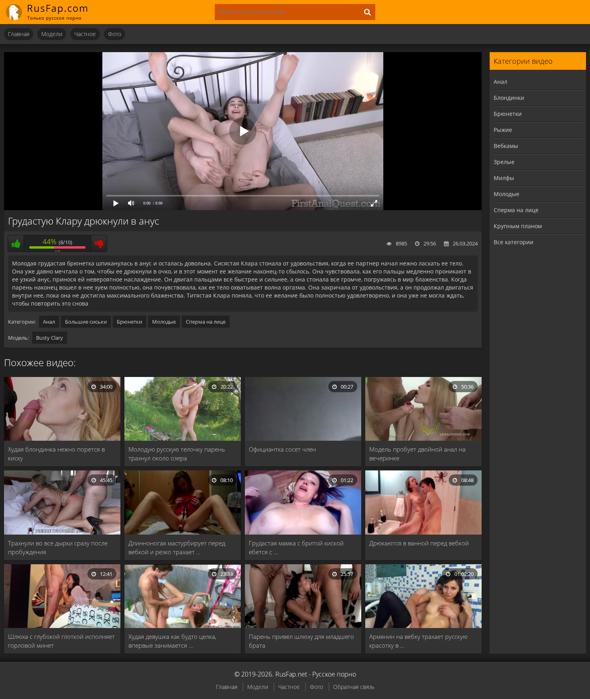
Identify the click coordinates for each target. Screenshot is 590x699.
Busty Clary (49, 337)
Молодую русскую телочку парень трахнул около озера (176, 453)
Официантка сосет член (282, 449)
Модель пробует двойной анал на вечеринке (417, 453)
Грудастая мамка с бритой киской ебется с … (296, 547)
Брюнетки (129, 321)
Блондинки (509, 97)
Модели (51, 34)
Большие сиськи (86, 321)
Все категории (513, 242)
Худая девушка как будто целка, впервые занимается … (172, 640)
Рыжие (503, 130)
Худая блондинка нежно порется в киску (56, 453)
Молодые (164, 321)
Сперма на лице (206, 321)
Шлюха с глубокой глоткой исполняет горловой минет (61, 640)
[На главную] (52, 12)
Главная (18, 34)
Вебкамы (506, 146)
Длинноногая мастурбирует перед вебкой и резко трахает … (176, 547)
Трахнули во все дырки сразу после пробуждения (58, 547)
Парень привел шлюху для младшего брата (301, 640)
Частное (85, 34)
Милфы (504, 178)
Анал (49, 321)
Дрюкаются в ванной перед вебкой (419, 543)
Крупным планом (518, 226)
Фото (114, 34)
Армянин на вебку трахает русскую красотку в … (418, 640)
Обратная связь (353, 687)
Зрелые (504, 162)
